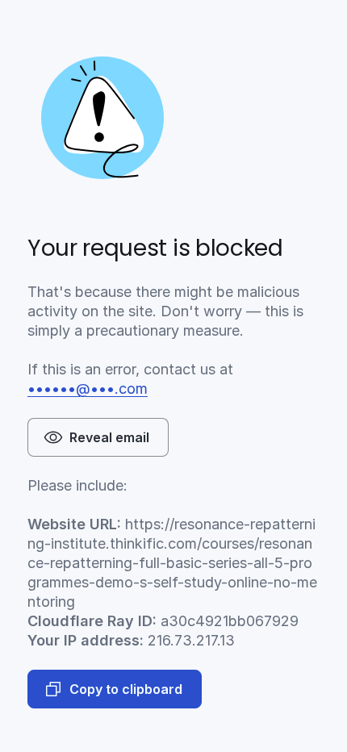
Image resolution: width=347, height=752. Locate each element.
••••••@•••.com (87, 388)
